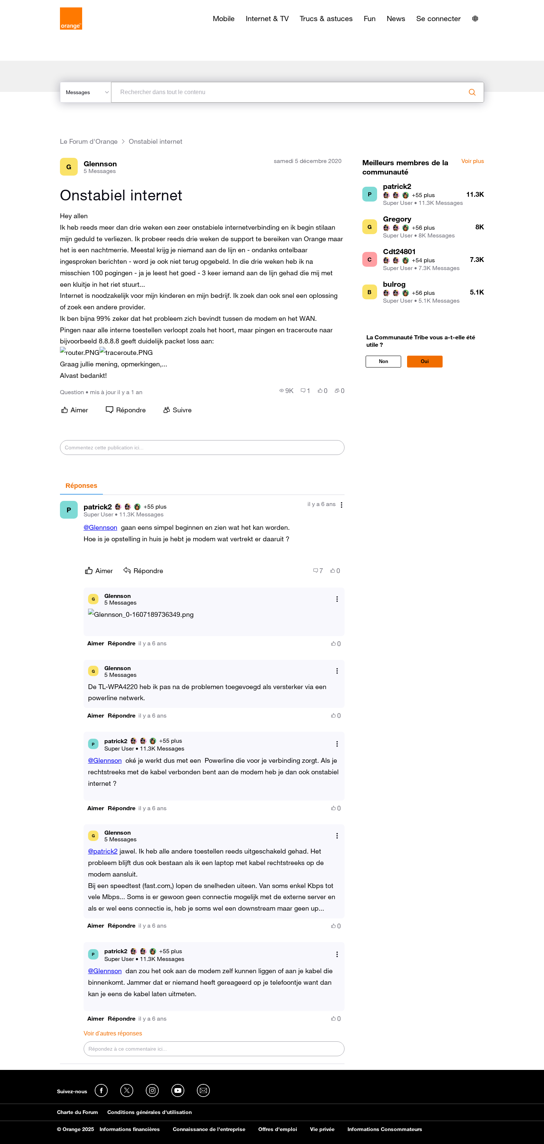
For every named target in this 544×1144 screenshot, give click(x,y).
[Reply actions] (337, 598)
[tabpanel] (202, 779)
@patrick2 (103, 851)
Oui (425, 361)
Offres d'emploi (277, 1129)
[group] (286, 390)
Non (383, 361)
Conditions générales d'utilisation (149, 1112)
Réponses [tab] (81, 485)
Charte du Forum (77, 1112)
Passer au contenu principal (39, 5)
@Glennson (100, 527)
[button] (80, 352)
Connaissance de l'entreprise (209, 1129)
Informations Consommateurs (384, 1129)
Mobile (224, 18)
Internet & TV (267, 18)
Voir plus (472, 161)
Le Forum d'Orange (89, 141)
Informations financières (130, 1129)
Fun (370, 18)
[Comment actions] (342, 505)
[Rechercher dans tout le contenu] (472, 92)
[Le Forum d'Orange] (71, 18)
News (396, 18)
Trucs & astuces (326, 18)
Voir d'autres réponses (113, 1033)
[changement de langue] (475, 18)
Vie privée (322, 1129)
